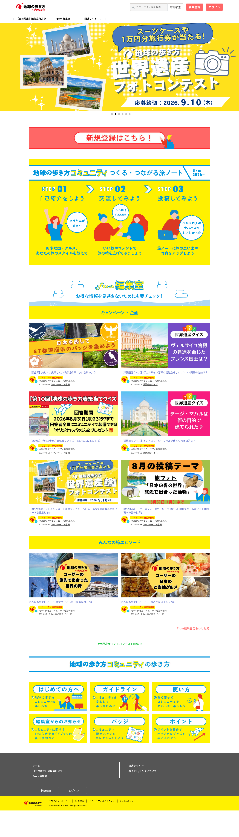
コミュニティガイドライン (102, 801)
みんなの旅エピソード (61, 614)
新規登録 (194, 7)
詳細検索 (175, 7)
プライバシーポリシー (59, 801)
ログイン (214, 7)
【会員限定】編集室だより (31, 18)
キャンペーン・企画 (60, 384)
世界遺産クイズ (150, 384)
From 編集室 (63, 18)
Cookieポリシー (128, 801)
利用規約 (79, 801)
